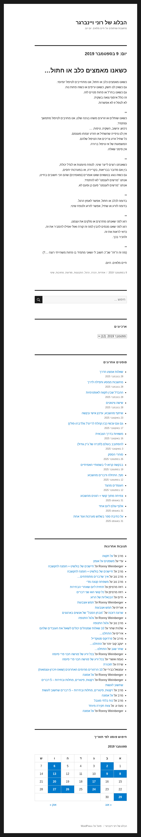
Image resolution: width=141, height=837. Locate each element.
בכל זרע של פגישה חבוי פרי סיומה (73, 654)
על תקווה (107, 556)
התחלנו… (106, 633)
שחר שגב (117, 648)
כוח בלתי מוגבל (103, 700)
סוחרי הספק (115, 454)
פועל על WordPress (91, 826)
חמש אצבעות (85, 602)
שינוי (52, 272)
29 (120, 797)
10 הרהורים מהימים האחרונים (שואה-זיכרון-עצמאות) (70, 669)
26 (67, 789)
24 (94, 789)
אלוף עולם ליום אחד (111, 506)
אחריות (101, 272)
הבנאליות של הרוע (102, 597)
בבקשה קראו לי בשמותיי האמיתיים (102, 464)
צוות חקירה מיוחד (99, 705)
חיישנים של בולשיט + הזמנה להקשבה (71, 566)
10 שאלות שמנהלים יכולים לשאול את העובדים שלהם (71, 628)
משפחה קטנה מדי (97, 581)
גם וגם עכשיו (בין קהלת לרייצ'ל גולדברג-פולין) (95, 423)
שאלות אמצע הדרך (111, 371)
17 (94, 781)
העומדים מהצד (114, 485)
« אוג (108, 804)
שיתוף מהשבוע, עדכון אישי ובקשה (102, 413)
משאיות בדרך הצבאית (109, 433)
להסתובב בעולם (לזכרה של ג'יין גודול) (100, 444)
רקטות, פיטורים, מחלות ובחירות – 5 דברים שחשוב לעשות (77, 690)
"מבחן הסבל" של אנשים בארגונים (83, 612)
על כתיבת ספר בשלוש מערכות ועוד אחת (98, 516)
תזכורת (107, 664)
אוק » (53, 804)
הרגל (87, 272)
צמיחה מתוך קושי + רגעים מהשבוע (101, 495)
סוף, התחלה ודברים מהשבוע (105, 475)
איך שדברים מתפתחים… (93, 576)
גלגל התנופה (86, 617)
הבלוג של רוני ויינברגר (101, 22)
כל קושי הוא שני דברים (90, 592)
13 (54, 773)
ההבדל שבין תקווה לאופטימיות (104, 392)
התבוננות (78, 272)
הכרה (94, 272)
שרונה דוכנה (115, 612)
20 (54, 781)
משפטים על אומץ (104, 561)
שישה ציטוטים (114, 402)
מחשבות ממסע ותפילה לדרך (105, 382)
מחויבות (60, 272)
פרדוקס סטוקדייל (101, 638)
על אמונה (88, 674)
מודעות (69, 272)
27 (54, 789)
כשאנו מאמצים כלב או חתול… (85, 70)
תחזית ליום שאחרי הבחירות (87, 587)
